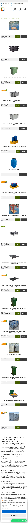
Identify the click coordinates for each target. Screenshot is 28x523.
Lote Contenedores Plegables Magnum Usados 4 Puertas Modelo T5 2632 (14, 332)
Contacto (15, 10)
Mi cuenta (21, 10)
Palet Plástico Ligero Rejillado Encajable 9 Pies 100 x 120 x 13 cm (14, 263)
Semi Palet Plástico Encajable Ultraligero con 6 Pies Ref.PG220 (14, 286)
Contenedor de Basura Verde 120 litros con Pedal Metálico (14, 378)
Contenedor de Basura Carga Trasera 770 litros (14, 77)
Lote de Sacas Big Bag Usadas (14, 354)
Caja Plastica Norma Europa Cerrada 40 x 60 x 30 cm (14, 101)
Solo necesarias (14, 515)
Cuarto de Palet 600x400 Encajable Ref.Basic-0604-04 (14, 240)
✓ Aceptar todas (14, 511)
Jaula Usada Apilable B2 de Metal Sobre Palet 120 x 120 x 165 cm (14, 216)
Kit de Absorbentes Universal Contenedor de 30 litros (14, 401)
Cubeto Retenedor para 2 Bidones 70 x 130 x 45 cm (14, 146)
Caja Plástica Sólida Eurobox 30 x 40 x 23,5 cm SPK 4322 (14, 55)
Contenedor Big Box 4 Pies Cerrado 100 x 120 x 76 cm (14, 124)
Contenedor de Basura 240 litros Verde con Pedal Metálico (14, 309)
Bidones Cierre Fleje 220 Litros (14, 169)
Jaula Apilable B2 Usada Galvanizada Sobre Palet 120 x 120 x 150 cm (14, 33)
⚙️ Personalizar (14, 519)
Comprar (24, 36)
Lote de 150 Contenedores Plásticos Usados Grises (14, 424)
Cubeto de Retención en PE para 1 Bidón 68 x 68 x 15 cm (14, 193)
